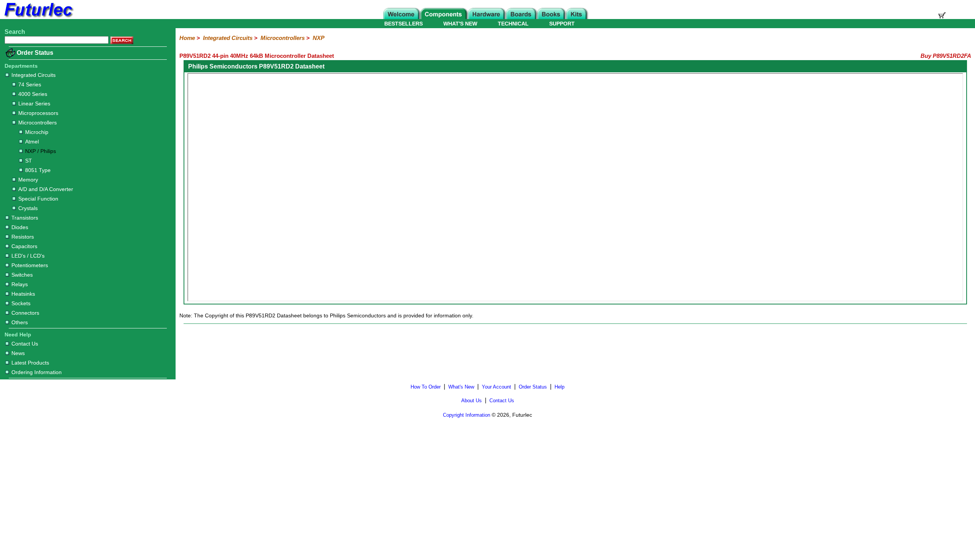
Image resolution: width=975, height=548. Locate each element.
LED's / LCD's (28, 256)
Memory (28, 180)
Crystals (28, 208)
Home (187, 38)
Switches (22, 275)
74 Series (29, 84)
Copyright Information (466, 415)
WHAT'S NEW (460, 24)
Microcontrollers (37, 122)
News (18, 353)
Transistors (24, 218)
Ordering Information (36, 372)
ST (28, 161)
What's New (461, 387)
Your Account (496, 387)
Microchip (36, 132)
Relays (19, 284)
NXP (318, 38)
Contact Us (24, 344)
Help (559, 387)
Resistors (22, 237)
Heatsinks (23, 294)
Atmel (32, 142)
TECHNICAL (513, 24)
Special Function (38, 199)
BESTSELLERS (403, 24)
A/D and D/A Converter (45, 189)
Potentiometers (29, 265)
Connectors (25, 313)
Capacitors (24, 246)
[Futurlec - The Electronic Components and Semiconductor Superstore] (38, 17)
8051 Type (38, 170)
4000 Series (32, 94)
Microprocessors (38, 113)
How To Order (426, 387)
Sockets (20, 303)
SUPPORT (562, 24)
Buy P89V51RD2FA (946, 56)
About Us (471, 400)
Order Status (35, 52)
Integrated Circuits (33, 75)
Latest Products (30, 363)
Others (19, 322)
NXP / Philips (40, 151)
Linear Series (34, 103)
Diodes (19, 227)
